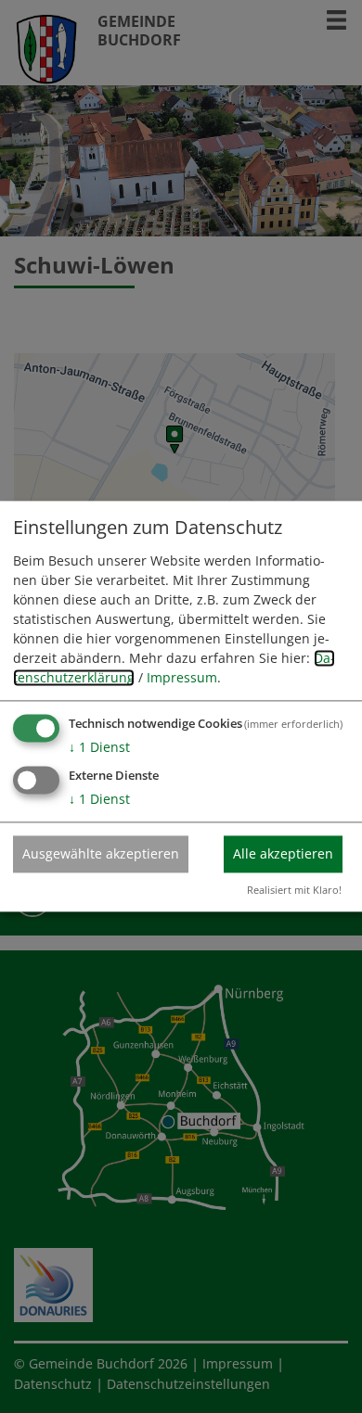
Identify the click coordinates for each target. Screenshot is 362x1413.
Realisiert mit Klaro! (294, 890)
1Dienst (99, 747)
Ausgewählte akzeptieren (100, 853)
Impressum (182, 677)
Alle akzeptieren (283, 853)
